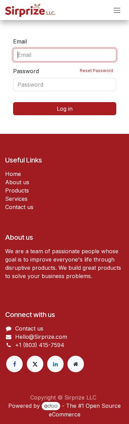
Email (20, 41)
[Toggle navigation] (117, 10)
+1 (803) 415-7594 (39, 345)
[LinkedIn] (55, 364)
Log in (65, 108)
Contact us (19, 207)
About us (17, 182)
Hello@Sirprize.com (41, 336)
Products (17, 190)
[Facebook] (14, 364)
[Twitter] (35, 364)
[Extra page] (75, 364)
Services (16, 198)
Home (13, 173)
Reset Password (96, 70)
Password (63, 71)
